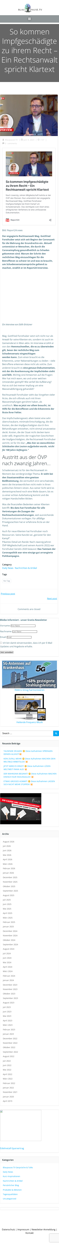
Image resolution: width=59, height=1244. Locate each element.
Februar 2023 (9, 1029)
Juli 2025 (7, 899)
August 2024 (8, 949)
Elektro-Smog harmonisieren (29, 689)
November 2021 (10, 1092)
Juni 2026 (7, 850)
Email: (3, 637)
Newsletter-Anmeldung (43, 1229)
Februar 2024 (9, 975)
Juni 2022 (7, 1065)
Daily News (7, 568)
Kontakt (30, 1232)
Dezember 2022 (10, 1038)
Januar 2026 (8, 872)
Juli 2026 (7, 846)
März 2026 (7, 864)
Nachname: (6, 631)
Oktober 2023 (9, 993)
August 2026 (8, 841)
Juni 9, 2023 (29, 139)
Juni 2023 (7, 1011)
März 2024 (7, 971)
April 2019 (7, 1101)
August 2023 (8, 1002)
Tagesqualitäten (10, 1194)
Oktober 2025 (9, 886)
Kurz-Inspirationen (11, 1176)
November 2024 (10, 935)
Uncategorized (9, 1198)
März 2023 (7, 1025)
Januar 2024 (8, 980)
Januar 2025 (8, 926)
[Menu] (29, 19)
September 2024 (10, 944)
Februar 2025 (9, 922)
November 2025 (10, 881)
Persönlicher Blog (11, 1185)
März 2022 (7, 1078)
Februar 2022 (9, 1083)
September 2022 (10, 1052)
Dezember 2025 (10, 877)
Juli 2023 (7, 1007)
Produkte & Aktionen (12, 1189)
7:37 (42, 139)
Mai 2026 (7, 855)
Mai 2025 (7, 908)
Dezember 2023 (10, 984)
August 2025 (8, 895)
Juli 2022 (7, 1061)
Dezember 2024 (10, 931)
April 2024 (7, 967)
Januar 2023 (8, 1034)
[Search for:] (26, 733)
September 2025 (10, 890)
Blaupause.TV (11, 139)
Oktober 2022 (9, 1047)
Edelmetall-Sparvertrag (12, 1148)
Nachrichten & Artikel (26, 568)
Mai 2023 (7, 1016)
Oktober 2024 (9, 940)
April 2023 (7, 1020)
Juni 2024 (7, 958)
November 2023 (10, 989)
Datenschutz (8, 1229)
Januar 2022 (8, 1087)
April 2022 (7, 1074)
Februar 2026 (9, 868)
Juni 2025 (7, 904)
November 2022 (10, 1043)
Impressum (23, 1229)
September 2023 (10, 998)
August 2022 (8, 1056)
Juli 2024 (7, 953)
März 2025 (7, 917)
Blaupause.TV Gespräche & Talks (18, 1167)
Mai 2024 (7, 962)
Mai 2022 (7, 1069)
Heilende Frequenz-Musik (29, 722)
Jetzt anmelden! (6, 652)
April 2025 (7, 913)
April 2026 (7, 859)
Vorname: (5, 625)
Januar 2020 (8, 1096)
